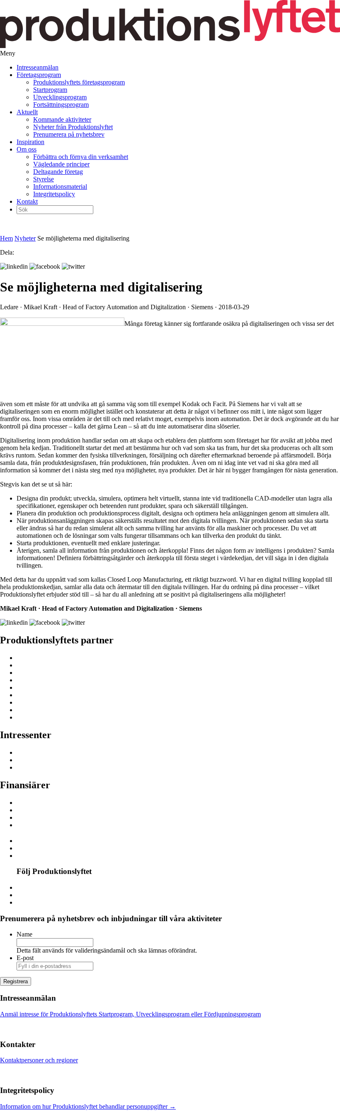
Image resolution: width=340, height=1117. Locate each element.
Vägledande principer (61, 164)
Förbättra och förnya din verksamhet (80, 156)
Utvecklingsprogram (60, 97)
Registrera (15, 981)
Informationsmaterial (60, 186)
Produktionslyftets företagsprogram (79, 82)
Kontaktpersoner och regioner (39, 1060)
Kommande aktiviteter (62, 119)
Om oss (26, 149)
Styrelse (43, 179)
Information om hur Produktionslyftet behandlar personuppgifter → (88, 1106)
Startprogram (50, 89)
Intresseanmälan (37, 67)
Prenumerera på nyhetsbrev (68, 134)
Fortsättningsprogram (61, 104)
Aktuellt (27, 112)
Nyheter (25, 238)
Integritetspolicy (54, 193)
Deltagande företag (58, 171)
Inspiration (30, 141)
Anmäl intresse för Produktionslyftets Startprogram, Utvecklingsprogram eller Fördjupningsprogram (130, 1014)
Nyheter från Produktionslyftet (73, 126)
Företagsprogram (39, 74)
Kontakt (27, 201)
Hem (6, 238)
